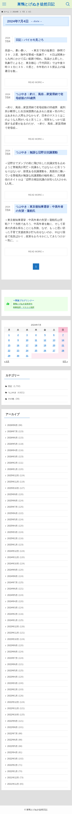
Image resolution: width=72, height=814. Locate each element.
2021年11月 (15, 784)
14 (63, 340)
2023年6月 (15, 664)
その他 (13, 399)
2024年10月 (16, 563)
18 (36, 345)
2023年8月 (15, 651)
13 (54, 340)
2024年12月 (16, 551)
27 (54, 350)
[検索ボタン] (68, 4)
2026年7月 (15, 431)
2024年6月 (15, 589)
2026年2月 (15, 463)
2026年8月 (14, 425)
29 (9, 356)
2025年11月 (16, 482)
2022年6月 (14, 740)
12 (45, 340)
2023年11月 (16, 633)
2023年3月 (15, 683)
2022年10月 (16, 714)
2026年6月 (15, 437)
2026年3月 (15, 456)
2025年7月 (15, 507)
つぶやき (16, 392)
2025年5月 (15, 519)
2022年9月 (15, 721)
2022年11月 (16, 708)
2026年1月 (15, 469)
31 (27, 356)
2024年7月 (15, 582)
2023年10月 (16, 639)
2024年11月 (16, 557)
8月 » (65, 361)
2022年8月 (15, 727)
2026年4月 (15, 450)
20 (54, 345)
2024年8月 (15, 576)
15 (9, 345)
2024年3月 (15, 607)
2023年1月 (15, 696)
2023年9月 (15, 645)
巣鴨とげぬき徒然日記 (36, 4)
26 (45, 350)
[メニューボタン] (4, 4)
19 (45, 345)
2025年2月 (15, 538)
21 (63, 345)
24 (27, 350)
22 (9, 350)
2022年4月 (14, 752)
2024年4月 (15, 601)
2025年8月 (15, 500)
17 (27, 345)
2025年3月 (15, 532)
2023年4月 (15, 677)
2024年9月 (15, 570)
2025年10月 (16, 488)
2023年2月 (15, 689)
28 (63, 350)
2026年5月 (15, 444)
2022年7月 (14, 733)
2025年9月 (15, 494)
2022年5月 (14, 746)
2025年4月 (15, 526)
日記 (14, 386)
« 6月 (6, 361)
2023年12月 (16, 626)
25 (36, 350)
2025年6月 (15, 513)
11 (36, 340)
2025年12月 (16, 475)
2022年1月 (14, 771)
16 (18, 345)
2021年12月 (15, 777)
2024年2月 (15, 614)
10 (27, 340)
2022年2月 (14, 765)
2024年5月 (15, 595)
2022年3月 (15, 758)
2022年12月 (16, 702)
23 (18, 350)
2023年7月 (15, 658)
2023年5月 (15, 670)
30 (18, 356)
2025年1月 (15, 544)
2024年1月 (15, 620)
